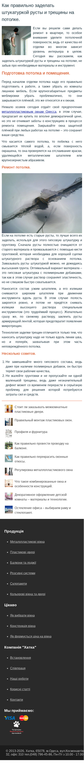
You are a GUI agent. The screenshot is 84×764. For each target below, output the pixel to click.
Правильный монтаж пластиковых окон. (44, 420)
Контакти (16, 699)
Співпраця (18, 668)
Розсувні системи (22, 573)
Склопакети (18, 583)
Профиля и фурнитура (31, 432)
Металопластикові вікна (27, 541)
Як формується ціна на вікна (30, 636)
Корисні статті (20, 689)
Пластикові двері (22, 552)
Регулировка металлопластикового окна (44, 470)
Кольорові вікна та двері (27, 594)
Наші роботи (19, 678)
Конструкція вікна (22, 626)
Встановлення (20, 657)
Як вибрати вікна (22, 615)
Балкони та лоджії (23, 562)
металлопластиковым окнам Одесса (29, 111)
